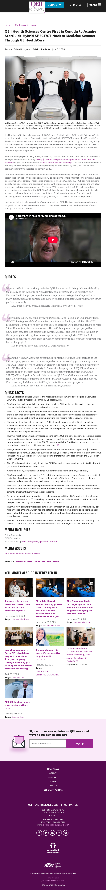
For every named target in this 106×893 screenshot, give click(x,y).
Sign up (80, 743)
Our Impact (20, 25)
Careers (53, 785)
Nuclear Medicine (20, 619)
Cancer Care (18, 677)
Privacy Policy (53, 878)
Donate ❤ (54, 4)
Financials (53, 769)
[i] (58, 445)
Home (7, 25)
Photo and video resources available (23, 553)
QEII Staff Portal (53, 790)
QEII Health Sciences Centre (53, 880)
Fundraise (75, 4)
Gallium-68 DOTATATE (47, 674)
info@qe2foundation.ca (56, 825)
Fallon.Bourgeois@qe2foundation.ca (39, 541)
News (33, 25)
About (53, 773)
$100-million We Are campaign (56, 162)
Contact (53, 777)
